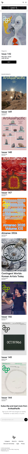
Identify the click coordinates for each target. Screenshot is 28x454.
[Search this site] (23, 2)
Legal (17, 443)
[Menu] (26, 2)
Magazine (4, 51)
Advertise (21, 441)
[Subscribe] (26, 419)
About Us (14, 441)
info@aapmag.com (5, 450)
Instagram (7, 441)
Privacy (23, 443)
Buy (9, 62)
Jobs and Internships (8, 443)
